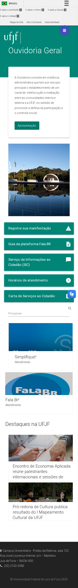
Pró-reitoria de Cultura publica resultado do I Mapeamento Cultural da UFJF (40, 512)
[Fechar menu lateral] (64, 30)
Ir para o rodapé (9, 16)
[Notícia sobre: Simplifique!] (41, 347)
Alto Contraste (34, 22)
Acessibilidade (52, 22)
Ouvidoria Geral (35, 50)
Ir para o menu (34, 9)
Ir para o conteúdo (10, 9)
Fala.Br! (12, 399)
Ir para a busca (57, 9)
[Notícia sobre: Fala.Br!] (37, 393)
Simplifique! (25, 356)
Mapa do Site (16, 22)
